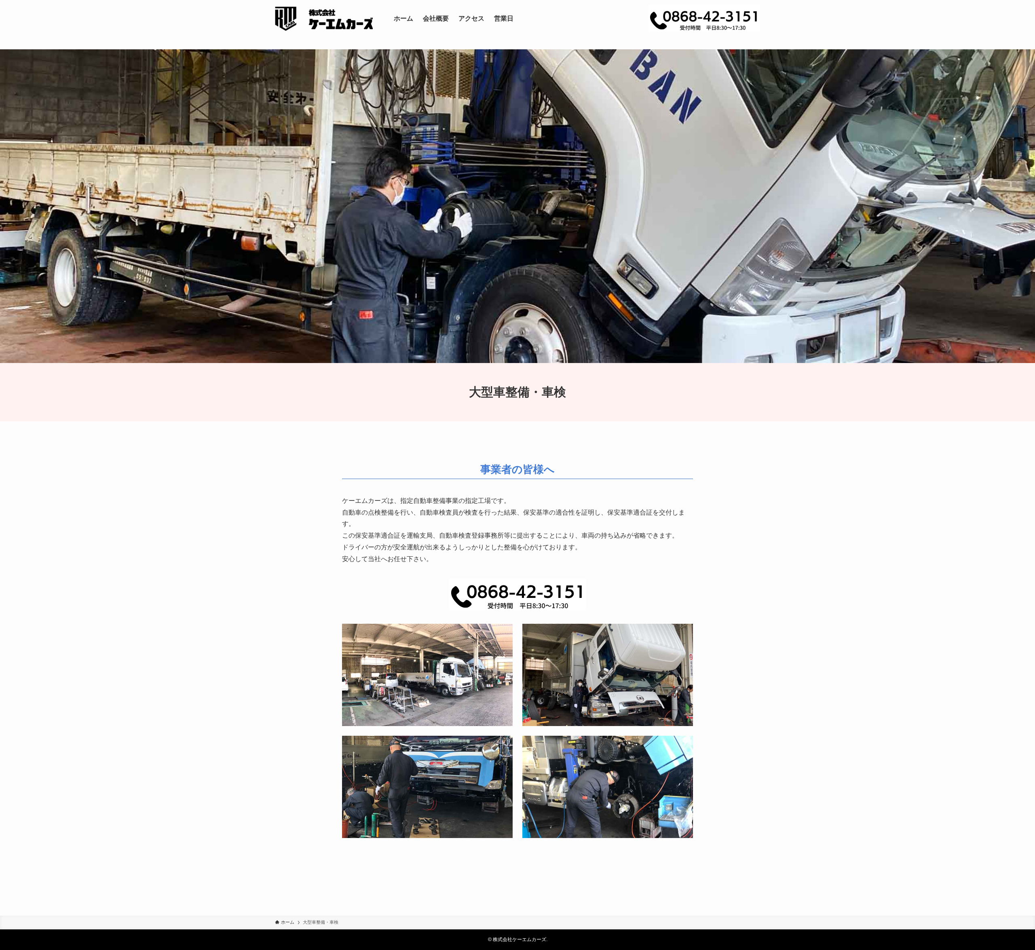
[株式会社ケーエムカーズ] (324, 18)
